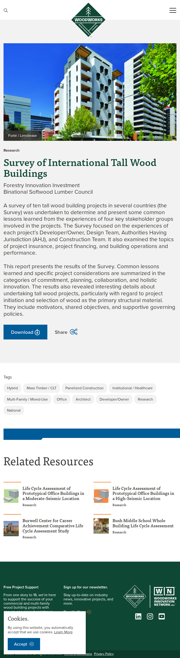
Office (62, 399)
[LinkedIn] (138, 617)
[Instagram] (150, 617)
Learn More (63, 632)
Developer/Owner (114, 399)
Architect (83, 399)
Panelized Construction (84, 388)
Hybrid (12, 388)
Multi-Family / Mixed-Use (27, 399)
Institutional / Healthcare (132, 388)
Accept (20, 644)
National (14, 410)
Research (145, 399)
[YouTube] (162, 617)
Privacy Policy (104, 653)
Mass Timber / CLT (41, 388)
